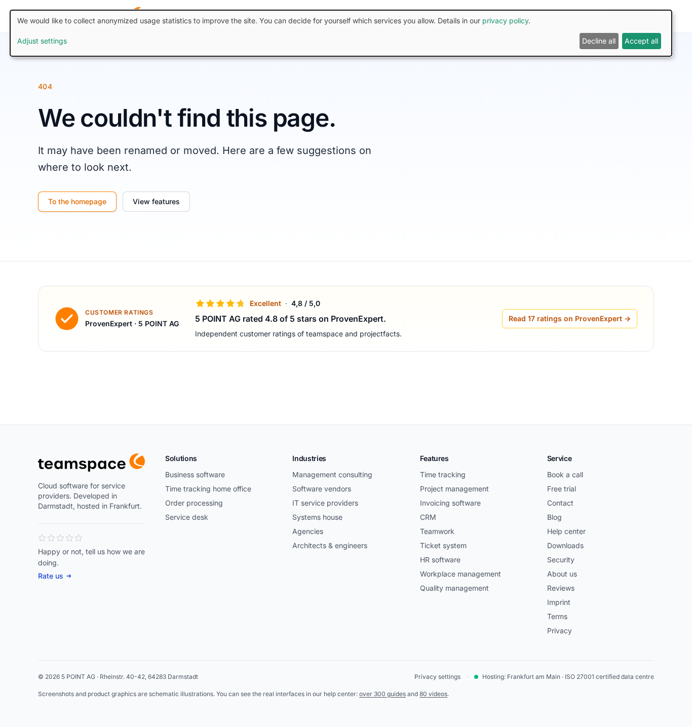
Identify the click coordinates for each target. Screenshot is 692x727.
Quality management (454, 588)
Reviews (560, 588)
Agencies (307, 531)
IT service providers (325, 503)
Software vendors (321, 488)
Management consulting (332, 474)
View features (156, 201)
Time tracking (443, 474)
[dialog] (341, 33)
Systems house (317, 517)
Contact (560, 503)
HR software (440, 559)
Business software (195, 474)
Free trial (561, 488)
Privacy (559, 630)
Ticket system (443, 545)
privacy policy (505, 20)
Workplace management (460, 573)
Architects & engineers (329, 545)
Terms (557, 616)
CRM (428, 517)
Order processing (194, 503)
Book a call (565, 474)
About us (562, 573)
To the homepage (77, 201)
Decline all (599, 40)
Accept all (641, 40)
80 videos (433, 694)
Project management (454, 488)
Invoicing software (450, 503)
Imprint (558, 602)
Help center (566, 531)
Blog (554, 517)
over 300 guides (382, 694)
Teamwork (437, 531)
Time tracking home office (208, 488)
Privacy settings (437, 676)
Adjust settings (42, 40)
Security (560, 559)
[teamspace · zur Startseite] (91, 462)
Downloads (565, 545)
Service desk (186, 517)
